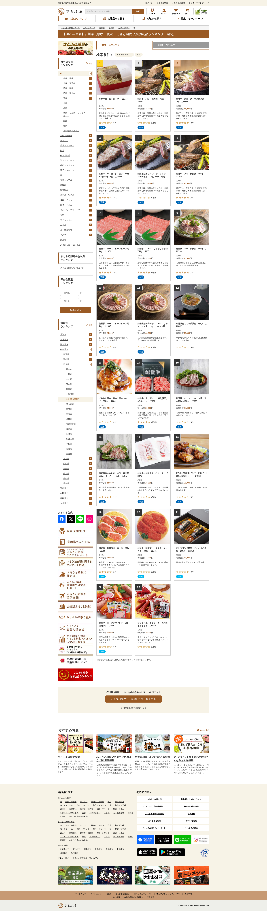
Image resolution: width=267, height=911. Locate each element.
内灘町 (69, 434)
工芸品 (63, 225)
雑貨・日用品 (66, 205)
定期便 (63, 240)
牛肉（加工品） (70, 83)
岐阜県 (66, 473)
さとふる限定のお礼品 (70, 268)
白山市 (69, 379)
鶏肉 (65, 98)
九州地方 (64, 503)
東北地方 (64, 339)
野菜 (62, 150)
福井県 (66, 458)
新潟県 (66, 354)
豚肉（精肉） (69, 88)
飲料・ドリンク (67, 165)
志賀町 (69, 449)
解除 (90, 63)
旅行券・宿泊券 (67, 195)
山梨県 (66, 463)
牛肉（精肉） (69, 78)
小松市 (69, 444)
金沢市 (69, 429)
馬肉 (65, 108)
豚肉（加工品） (70, 93)
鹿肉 (65, 103)
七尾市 (69, 374)
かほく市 (70, 439)
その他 (63, 235)
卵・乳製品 (65, 155)
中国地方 (64, 493)
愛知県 (66, 483)
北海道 (63, 334)
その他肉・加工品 (71, 131)
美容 (62, 215)
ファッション (66, 220)
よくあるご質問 (178, 3)
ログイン (149, 3)
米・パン (64, 140)
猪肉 (65, 126)
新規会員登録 (162, 3)
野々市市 (70, 404)
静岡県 (66, 478)
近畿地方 (64, 488)
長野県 (66, 468)
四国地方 (64, 498)
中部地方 (64, 349)
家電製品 (64, 190)
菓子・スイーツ (67, 170)
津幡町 (69, 419)
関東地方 (64, 344)
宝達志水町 (71, 424)
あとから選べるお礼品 (70, 245)
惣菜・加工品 (66, 180)
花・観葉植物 (66, 230)
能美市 (69, 414)
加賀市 (69, 453)
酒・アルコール (67, 160)
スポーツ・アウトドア (70, 210)
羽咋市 (69, 369)
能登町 (69, 409)
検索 (138, 11)
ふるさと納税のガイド (152, 11)
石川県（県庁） (73, 399)
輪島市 (69, 389)
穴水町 (69, 384)
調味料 (63, 185)
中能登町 (70, 394)
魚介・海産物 (66, 135)
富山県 (66, 359)
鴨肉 (65, 120)
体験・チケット (67, 200)
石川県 (66, 364)
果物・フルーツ (67, 145)
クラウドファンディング (199, 3)
